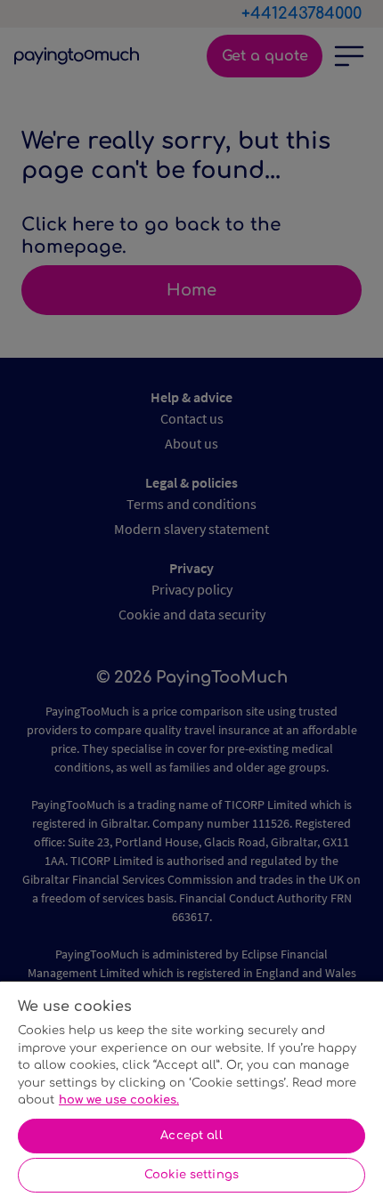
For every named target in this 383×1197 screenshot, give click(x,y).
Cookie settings (191, 1175)
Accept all (191, 1135)
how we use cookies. (119, 1100)
